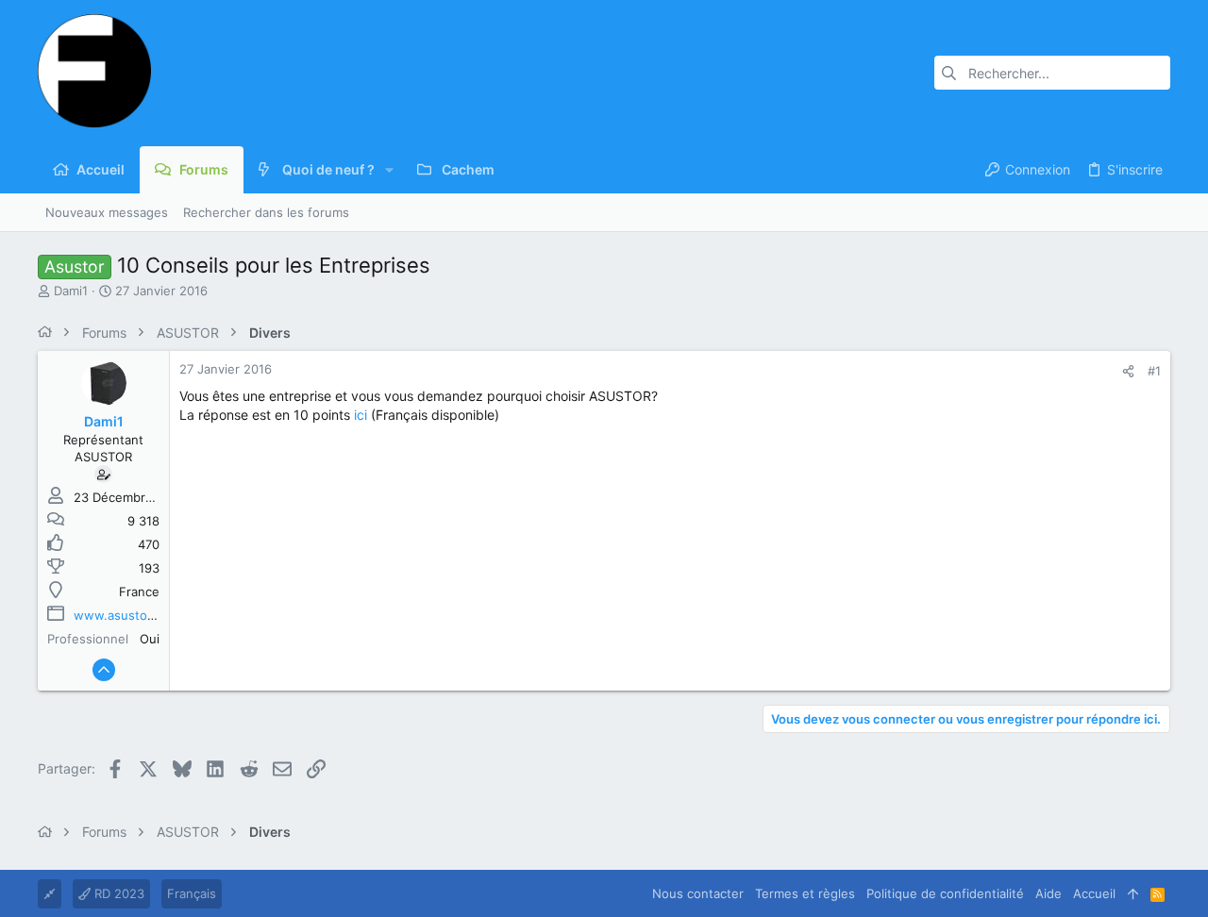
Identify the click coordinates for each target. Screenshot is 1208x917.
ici (360, 415)
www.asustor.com (126, 615)
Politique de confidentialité (945, 893)
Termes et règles (805, 893)
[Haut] (1133, 893)
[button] (389, 170)
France (139, 591)
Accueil (1094, 893)
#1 (1154, 370)
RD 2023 (117, 893)
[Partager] (1128, 371)
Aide (1048, 893)
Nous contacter (698, 893)
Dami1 (71, 290)
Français (191, 893)
